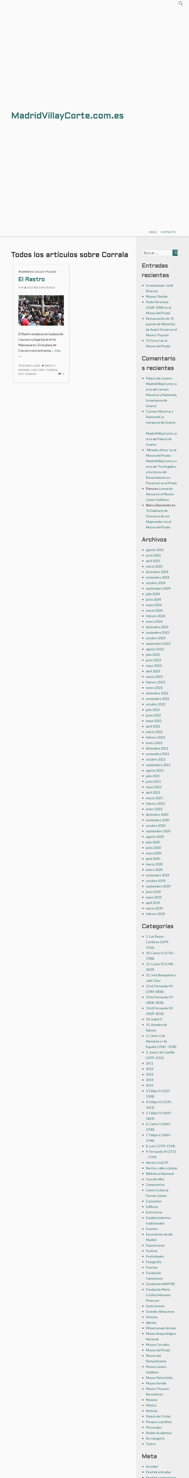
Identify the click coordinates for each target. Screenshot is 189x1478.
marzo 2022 (154, 732)
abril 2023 (153, 671)
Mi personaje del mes (161, 1328)
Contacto (168, 232)
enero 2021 (154, 809)
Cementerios (155, 1185)
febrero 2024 (155, 616)
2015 (149, 1085)
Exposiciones (155, 1245)
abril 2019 (153, 903)
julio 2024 (153, 594)
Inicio (153, 232)
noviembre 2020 (157, 820)
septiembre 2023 (158, 643)
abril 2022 (153, 726)
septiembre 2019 (158, 886)
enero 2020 (154, 870)
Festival (151, 1251)
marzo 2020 (154, 864)
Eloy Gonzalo (27, 373)
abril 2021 (153, 792)
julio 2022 (153, 710)
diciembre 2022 (157, 693)
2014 (149, 1080)
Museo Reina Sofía (159, 1378)
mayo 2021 (153, 787)
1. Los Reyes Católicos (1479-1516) (157, 941)
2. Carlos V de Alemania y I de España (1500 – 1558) (161, 1041)
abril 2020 (153, 859)
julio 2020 (153, 842)
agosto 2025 (155, 550)
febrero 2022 (155, 737)
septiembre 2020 (158, 831)
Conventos (154, 1201)
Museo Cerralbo (157, 1344)
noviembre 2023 (157, 632)
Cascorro (38, 369)
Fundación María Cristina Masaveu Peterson (158, 1294)
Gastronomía (155, 1306)
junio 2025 (153, 555)
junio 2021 (153, 781)
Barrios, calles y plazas (39, 271)
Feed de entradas (158, 1472)
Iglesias (151, 1322)
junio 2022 (153, 715)
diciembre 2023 (157, 627)
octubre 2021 (155, 759)
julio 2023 (153, 654)
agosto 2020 (155, 837)
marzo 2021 (154, 798)
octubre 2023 (155, 638)
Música (151, 1405)
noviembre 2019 (157, 875)
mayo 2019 (153, 897)
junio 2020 (153, 848)
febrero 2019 (155, 914)
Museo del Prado (158, 1350)
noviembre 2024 (157, 577)
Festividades (155, 1256)
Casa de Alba (155, 1179)
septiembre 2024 (158, 588)
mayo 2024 (153, 605)
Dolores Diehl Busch (41, 287)
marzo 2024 (154, 610)
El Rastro (31, 279)
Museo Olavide (157, 296)
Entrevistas (154, 1212)
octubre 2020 (155, 825)
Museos (151, 1400)
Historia (151, 1317)
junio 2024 (153, 599)
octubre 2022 (155, 704)
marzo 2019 (154, 908)
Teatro (151, 1444)
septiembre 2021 (158, 765)
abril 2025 (153, 561)
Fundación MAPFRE (160, 1284)
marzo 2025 (154, 566)
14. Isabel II (154, 1019)
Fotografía (153, 1262)
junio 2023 (153, 660)
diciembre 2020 (157, 814)
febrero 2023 (155, 682)
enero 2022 (154, 743)
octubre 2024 (155, 583)
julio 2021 (153, 776)
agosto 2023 (155, 649)
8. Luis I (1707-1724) (160, 1146)
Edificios (152, 1207)
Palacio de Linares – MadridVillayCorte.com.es (161, 383)
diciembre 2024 (157, 572)
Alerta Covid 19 (157, 1162)
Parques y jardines (159, 1422)
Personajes (154, 1427)
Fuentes (152, 1267)
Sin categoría (155, 1438)
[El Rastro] (41, 310)
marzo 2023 (154, 677)
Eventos (152, 1229)
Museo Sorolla (156, 1383)
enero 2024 (154, 621)
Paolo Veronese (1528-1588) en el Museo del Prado (158, 307)
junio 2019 (153, 892)
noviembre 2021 (157, 754)
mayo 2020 (153, 853)
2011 (149, 1063)
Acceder (152, 1466)
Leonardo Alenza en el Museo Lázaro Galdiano (160, 494)
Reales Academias (159, 1433)
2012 (149, 1069)
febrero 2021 (155, 803)
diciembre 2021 (157, 748)
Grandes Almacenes (160, 1311)
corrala (52, 369)
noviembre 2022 (157, 699)
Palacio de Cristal (158, 1416)
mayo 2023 (153, 666)
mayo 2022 (153, 721)
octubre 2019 (155, 881)
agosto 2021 (155, 770)
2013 (149, 1074)
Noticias (152, 1411)
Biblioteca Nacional (160, 1174)
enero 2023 (154, 688)
